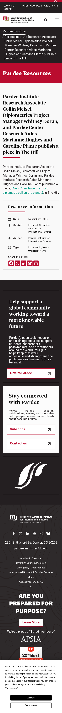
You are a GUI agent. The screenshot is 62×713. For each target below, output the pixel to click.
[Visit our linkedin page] (27, 533)
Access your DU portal (31, 582)
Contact (36, 6)
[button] (56, 19)
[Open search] (46, 20)
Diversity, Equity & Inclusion (31, 563)
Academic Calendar (31, 558)
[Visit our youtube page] (34, 533)
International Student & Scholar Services (31, 572)
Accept (31, 698)
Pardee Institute (14, 31)
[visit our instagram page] (41, 533)
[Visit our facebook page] (14, 533)
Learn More (31, 622)
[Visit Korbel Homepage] (19, 19)
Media (31, 577)
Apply (24, 6)
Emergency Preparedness (31, 568)
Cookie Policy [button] (33, 681)
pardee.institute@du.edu (31, 548)
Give (47, 6)
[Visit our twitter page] (21, 533)
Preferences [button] (11, 688)
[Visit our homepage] (31, 521)
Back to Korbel (9, 8)
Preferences (31, 705)
